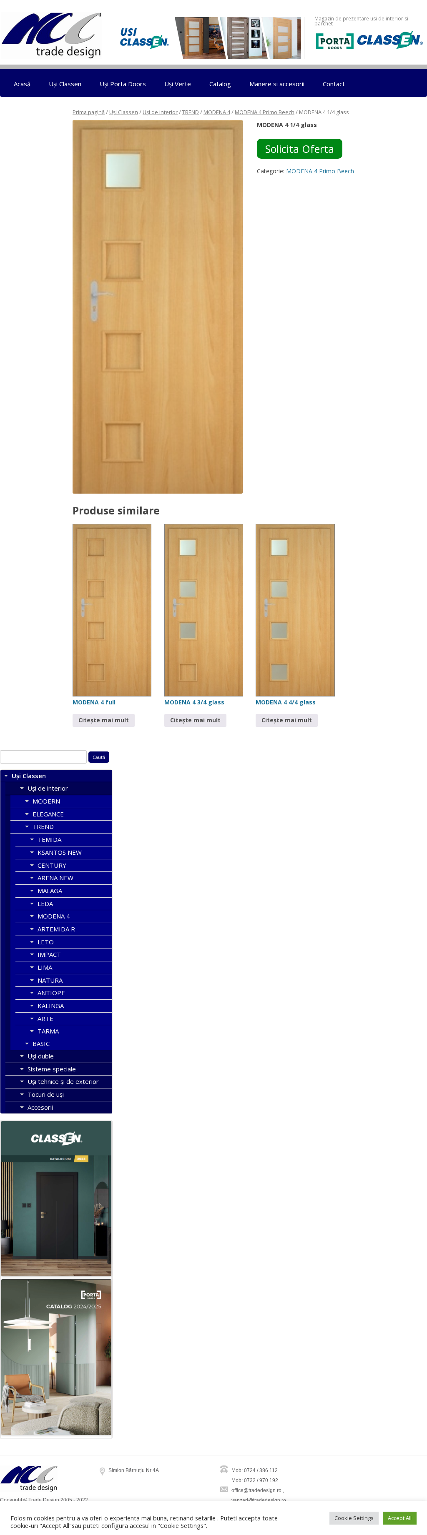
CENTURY (52, 865)
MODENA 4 (216, 112)
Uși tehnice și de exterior (63, 1081)
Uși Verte (177, 84)
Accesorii (40, 1107)
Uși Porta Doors (123, 84)
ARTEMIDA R (56, 929)
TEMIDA (49, 839)
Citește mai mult (103, 720)
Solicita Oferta (299, 149)
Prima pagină (89, 112)
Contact (334, 84)
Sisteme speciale (52, 1069)
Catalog (220, 84)
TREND (190, 112)
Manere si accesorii (276, 84)
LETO (46, 942)
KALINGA (51, 1005)
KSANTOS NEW (60, 852)
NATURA (50, 980)
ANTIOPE (51, 992)
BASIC (41, 1043)
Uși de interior (160, 112)
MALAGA (50, 890)
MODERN (46, 801)
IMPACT (49, 954)
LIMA (45, 967)
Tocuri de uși (46, 1094)
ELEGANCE (48, 814)
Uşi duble (41, 1056)
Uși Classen (65, 84)
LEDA (45, 903)
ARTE (45, 1018)
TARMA (48, 1031)
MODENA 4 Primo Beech (264, 112)
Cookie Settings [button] (354, 1518)
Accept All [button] (400, 1518)
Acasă (22, 84)
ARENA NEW (55, 878)
